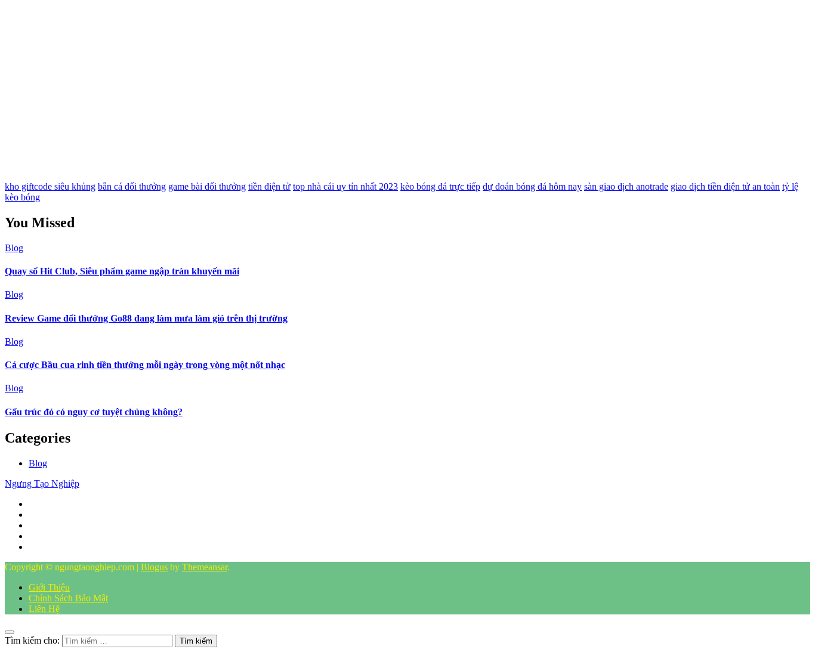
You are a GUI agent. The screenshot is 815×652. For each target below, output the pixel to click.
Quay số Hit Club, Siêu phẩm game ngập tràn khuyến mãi (122, 271)
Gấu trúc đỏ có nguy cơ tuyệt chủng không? (94, 412)
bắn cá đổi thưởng (132, 186)
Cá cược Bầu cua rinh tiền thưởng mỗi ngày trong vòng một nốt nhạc (145, 365)
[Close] (9, 632)
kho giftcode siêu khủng (50, 186)
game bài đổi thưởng (207, 186)
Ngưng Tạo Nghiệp (42, 483)
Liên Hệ (44, 609)
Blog (14, 248)
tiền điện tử (269, 186)
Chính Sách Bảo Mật (68, 598)
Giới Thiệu (49, 587)
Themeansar (204, 567)
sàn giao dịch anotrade (626, 186)
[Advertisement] (363, 88)
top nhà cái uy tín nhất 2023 (345, 186)
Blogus (154, 567)
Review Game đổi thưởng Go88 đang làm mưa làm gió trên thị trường (146, 318)
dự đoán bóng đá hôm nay (532, 186)
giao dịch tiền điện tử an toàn (725, 186)
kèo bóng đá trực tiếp (440, 186)
